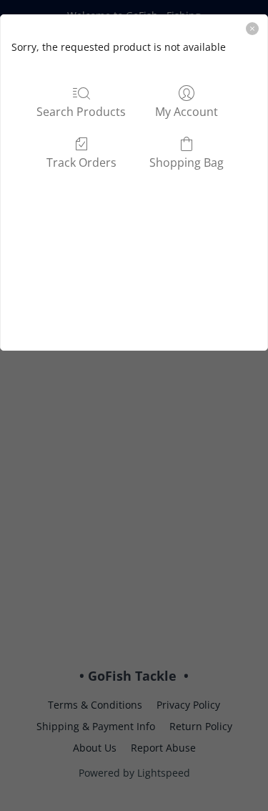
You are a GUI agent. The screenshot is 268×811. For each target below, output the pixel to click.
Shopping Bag (186, 162)
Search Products (81, 111)
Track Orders (81, 162)
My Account (186, 111)
